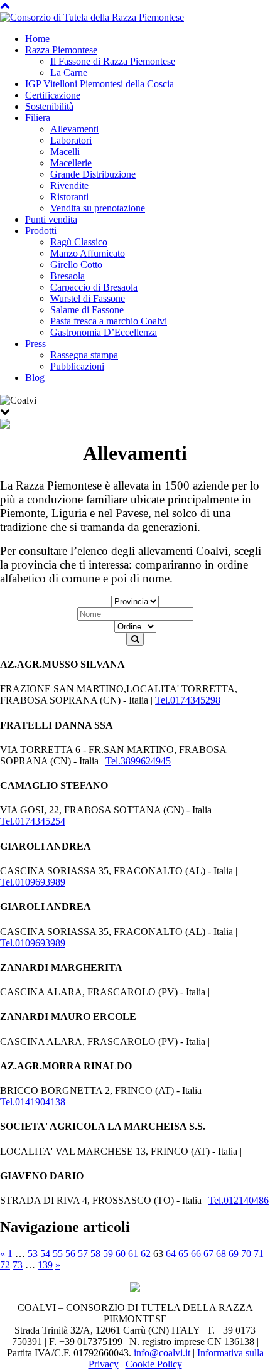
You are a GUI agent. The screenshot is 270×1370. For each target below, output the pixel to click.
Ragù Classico (78, 242)
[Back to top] (5, 5)
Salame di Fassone (87, 309)
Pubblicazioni (77, 366)
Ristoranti (69, 196)
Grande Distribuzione (93, 174)
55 (58, 1253)
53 (33, 1253)
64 (171, 1253)
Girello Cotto (76, 264)
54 (45, 1253)
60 (121, 1253)
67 (208, 1253)
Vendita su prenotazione (97, 208)
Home (37, 38)
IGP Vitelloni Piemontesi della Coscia (99, 83)
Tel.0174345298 (187, 700)
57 (83, 1253)
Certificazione (52, 95)
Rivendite (69, 185)
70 (246, 1253)
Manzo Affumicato (87, 253)
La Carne (68, 72)
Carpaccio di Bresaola (94, 287)
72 (5, 1265)
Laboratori (71, 140)
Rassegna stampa (84, 355)
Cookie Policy (154, 1364)
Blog (35, 377)
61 (133, 1253)
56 (70, 1253)
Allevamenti (74, 129)
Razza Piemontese (61, 50)
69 (234, 1253)
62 (146, 1253)
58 (95, 1253)
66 (196, 1253)
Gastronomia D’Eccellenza (103, 332)
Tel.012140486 (238, 1200)
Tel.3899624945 (138, 761)
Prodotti (41, 230)
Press (35, 343)
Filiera (37, 117)
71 (259, 1253)
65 (183, 1253)
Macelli (65, 151)
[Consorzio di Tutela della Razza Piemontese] (92, 16)
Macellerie (71, 163)
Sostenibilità (49, 106)
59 (108, 1253)
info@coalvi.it (162, 1352)
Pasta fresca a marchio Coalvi (108, 321)
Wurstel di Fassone (87, 298)
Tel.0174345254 (32, 821)
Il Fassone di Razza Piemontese (112, 61)
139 (45, 1265)
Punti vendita (51, 219)
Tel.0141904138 (32, 1101)
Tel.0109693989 (32, 882)
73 (18, 1265)
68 (221, 1253)
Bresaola (67, 275)
